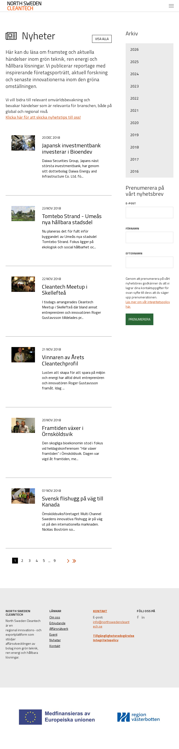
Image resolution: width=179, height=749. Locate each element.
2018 (134, 147)
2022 (134, 98)
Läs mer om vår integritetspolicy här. (148, 304)
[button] (159, 728)
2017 (134, 159)
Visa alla (102, 38)
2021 (134, 110)
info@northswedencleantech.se (111, 624)
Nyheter (55, 640)
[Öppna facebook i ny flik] (139, 617)
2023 (134, 86)
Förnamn (132, 228)
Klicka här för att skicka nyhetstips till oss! (43, 117)
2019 (134, 135)
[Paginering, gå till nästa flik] (67, 561)
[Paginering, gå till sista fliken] (73, 561)
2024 (134, 74)
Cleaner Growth (28, 5)
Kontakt (54, 646)
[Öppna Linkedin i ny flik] (144, 617)
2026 (134, 49)
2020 (134, 122)
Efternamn (134, 253)
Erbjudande (57, 623)
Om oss (54, 617)
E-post (131, 203)
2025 (134, 61)
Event (53, 634)
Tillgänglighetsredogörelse (113, 635)
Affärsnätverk (58, 628)
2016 (134, 171)
